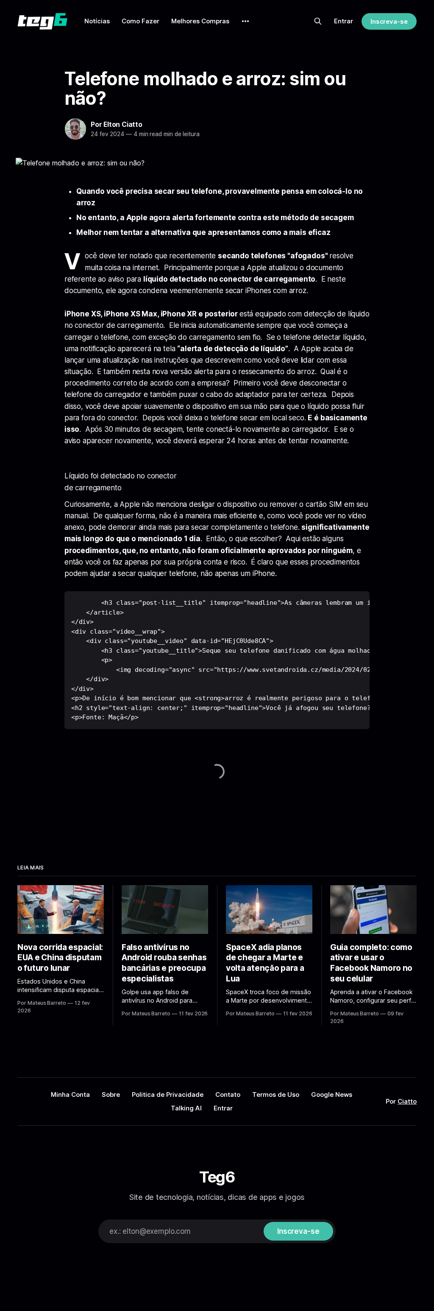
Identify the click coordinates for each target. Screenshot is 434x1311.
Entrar (343, 21)
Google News (331, 1094)
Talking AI (186, 1108)
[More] (245, 21)
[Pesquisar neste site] (318, 21)
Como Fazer (140, 21)
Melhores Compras (200, 21)
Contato (227, 1094)
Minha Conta (70, 1094)
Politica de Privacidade (167, 1094)
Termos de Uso (275, 1094)
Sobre (111, 1094)
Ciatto (407, 1101)
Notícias (97, 21)
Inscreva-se (389, 21)
